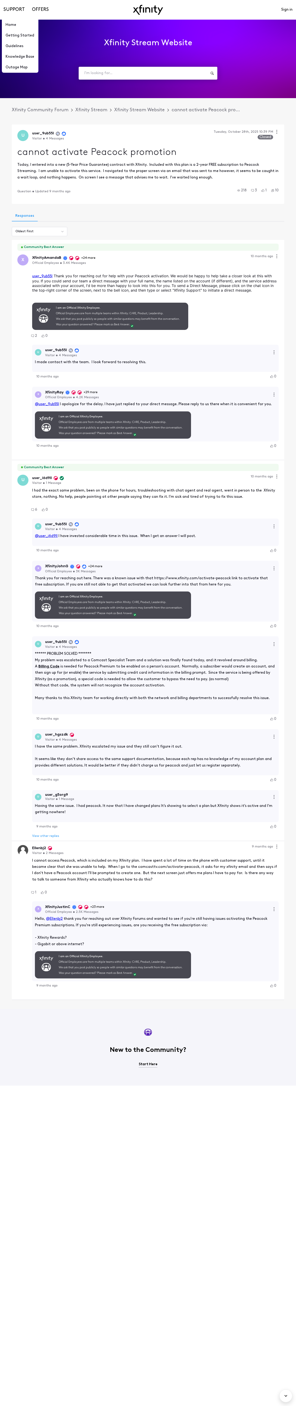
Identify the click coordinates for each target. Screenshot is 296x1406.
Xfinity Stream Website (139, 110)
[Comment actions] (277, 256)
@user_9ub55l (47, 404)
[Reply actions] (274, 352)
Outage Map (17, 67)
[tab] (25, 216)
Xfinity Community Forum (40, 110)
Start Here (148, 1064)
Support (14, 9)
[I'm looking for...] (212, 73)
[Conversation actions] (277, 132)
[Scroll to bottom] (285, 1395)
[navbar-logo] (148, 10)
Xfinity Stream (91, 110)
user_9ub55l (42, 276)
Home (11, 25)
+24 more (88, 257)
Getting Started (20, 35)
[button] (242, 190)
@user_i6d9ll (46, 536)
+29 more (90, 392)
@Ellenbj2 (54, 919)
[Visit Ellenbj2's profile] (22, 850)
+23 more (97, 906)
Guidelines (14, 46)
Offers (40, 9)
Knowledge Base (20, 57)
